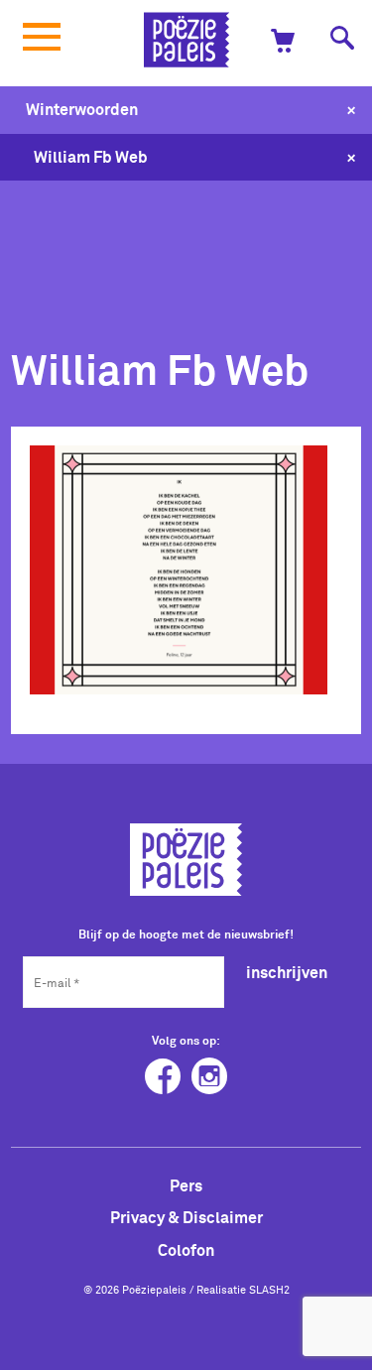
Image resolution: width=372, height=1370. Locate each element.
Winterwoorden (82, 109)
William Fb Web (91, 157)
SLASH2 (269, 1290)
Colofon (186, 1250)
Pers (186, 1185)
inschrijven (286, 972)
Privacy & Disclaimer (186, 1217)
